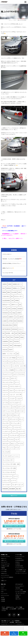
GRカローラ (6, 304)
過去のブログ (14, 495)
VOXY (11, 349)
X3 (17, 353)
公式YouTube (21, 608)
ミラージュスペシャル (20, 556)
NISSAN (14, 329)
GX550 (14, 308)
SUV (11, 341)
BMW (4, 292)
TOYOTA (5, 345)
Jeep (13, 313)
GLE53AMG (6, 300)
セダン (5, 415)
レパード (13, 480)
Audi (23, 288)
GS (20, 304)
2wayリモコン (4, 573)
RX (8, 337)
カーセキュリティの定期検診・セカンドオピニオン (21, 592)
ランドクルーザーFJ (9, 472)
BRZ (8, 292)
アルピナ (11, 362)
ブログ (3, 607)
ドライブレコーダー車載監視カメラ (7, 578)
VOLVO (5, 349)
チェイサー (6, 423)
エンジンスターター (5, 575)
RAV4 (23, 333)
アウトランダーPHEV (9, 358)
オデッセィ (6, 378)
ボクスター (6, 443)
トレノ (10, 427)
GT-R (4, 308)
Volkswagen (17, 345)
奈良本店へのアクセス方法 (14, 528)
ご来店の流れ (5, 608)
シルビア (19, 398)
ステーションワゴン (9, 411)
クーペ (17, 382)
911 (4, 288)
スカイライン (7, 407)
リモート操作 (4, 569)
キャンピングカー (8, 382)
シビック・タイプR (15, 394)
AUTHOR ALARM (19, 565)
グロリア (5, 390)
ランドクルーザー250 (9, 468)
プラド (5, 439)
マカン (5, 448)
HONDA (20, 308)
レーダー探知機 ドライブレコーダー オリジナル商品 (21, 570)
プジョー (22, 435)
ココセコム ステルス (20, 567)
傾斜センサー (4, 560)
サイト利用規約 (15, 620)
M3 (15, 321)
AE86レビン (16, 288)
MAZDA (20, 321)
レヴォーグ (6, 480)
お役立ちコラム (10, 607)
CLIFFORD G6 (19, 558)
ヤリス (17, 448)
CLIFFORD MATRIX (20, 560)
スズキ (14, 407)
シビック (5, 394)
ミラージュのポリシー (20, 586)
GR (13, 300)
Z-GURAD (18, 564)
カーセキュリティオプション (21, 573)
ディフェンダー (15, 423)
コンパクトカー (20, 390)
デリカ (5, 427)
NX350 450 (10, 333)
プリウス (11, 439)
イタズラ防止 (4, 571)
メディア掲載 (18, 607)
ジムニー (5, 398)
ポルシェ (13, 443)
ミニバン (11, 448)
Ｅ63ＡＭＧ (6, 296)
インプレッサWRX (8, 370)
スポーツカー (20, 411)
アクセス (4, 610)
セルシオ (16, 415)
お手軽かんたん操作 (5, 565)
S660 (21, 337)
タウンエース (14, 419)
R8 (19, 333)
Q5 (16, 333)
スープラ (5, 403)
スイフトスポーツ (15, 403)
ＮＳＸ (21, 329)
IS (10, 313)
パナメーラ (21, 431)
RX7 (12, 337)
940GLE (8, 288)
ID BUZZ (5, 313)
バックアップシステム (6, 556)
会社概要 (12, 622)
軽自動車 (12, 488)
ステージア (21, 407)
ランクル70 (6, 452)
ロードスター (7, 484)
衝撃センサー (4, 580)
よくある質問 (13, 608)
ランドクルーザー (8, 460)
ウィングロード (20, 370)
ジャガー (12, 398)
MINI (15, 325)
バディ (14, 431)
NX (3, 333)
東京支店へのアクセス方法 (14, 544)
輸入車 (18, 488)
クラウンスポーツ (15, 386)
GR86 (17, 300)
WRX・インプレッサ (9, 353)
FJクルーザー (18, 296)
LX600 (5, 321)
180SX (5, 284)
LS (16, 317)
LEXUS (5, 317)
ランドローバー (7, 476)
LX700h (10, 321)
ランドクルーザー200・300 (11, 464)
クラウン (5, 386)
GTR (8, 308)
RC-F (4, 337)
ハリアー (5, 435)
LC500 (19, 313)
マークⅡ (20, 443)
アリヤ (5, 362)
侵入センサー (4, 558)
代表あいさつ (18, 595)
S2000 (17, 337)
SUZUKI (16, 341)
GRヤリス (15, 304)
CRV (19, 292)
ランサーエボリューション (11, 456)
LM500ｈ (11, 317)
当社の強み (18, 587)
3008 (9, 284)
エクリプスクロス (19, 374)
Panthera (18, 562)
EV (12, 296)
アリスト (20, 358)
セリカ (10, 415)
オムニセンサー (4, 562)
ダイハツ (5, 419)
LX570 (21, 317)
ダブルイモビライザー (6, 564)
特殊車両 (5, 488)
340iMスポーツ (17, 284)
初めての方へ (18, 598)
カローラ (13, 378)
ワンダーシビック (17, 484)
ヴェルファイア (7, 374)
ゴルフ (12, 390)
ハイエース (17, 427)
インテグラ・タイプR (18, 366)
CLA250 (14, 292)
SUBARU (5, 341)
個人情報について (6, 620)
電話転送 (3, 567)
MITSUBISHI (7, 329)
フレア (17, 439)
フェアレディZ (14, 435)
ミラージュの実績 (19, 589)
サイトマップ (5, 622)
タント (21, 419)
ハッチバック (7, 431)
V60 (11, 345)
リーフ (16, 476)
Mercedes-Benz (7, 325)
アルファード (19, 362)
